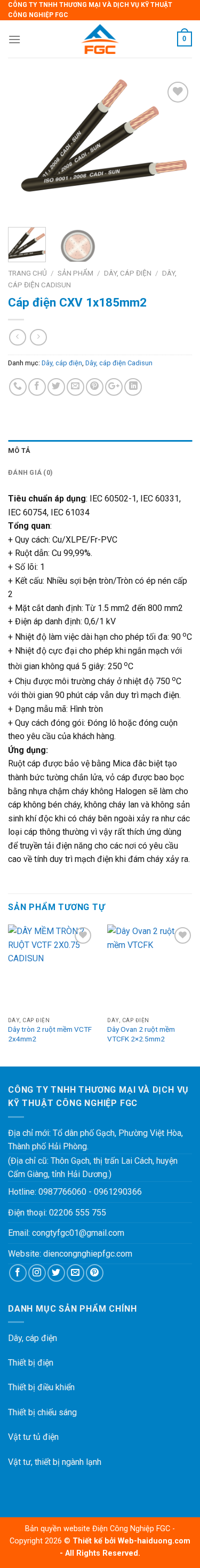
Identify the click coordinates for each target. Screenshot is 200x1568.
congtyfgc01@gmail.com (78, 1233)
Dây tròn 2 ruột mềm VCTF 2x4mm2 (50, 1034)
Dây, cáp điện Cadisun (119, 363)
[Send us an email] (75, 1273)
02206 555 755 (77, 1213)
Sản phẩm (75, 273)
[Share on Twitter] (56, 387)
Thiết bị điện (30, 1363)
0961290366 (118, 1192)
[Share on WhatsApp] (18, 387)
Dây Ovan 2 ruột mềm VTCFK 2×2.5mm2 (141, 1034)
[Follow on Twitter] (56, 1273)
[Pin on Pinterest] (94, 387)
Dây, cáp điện (127, 273)
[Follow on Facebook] (18, 1273)
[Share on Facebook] (37, 387)
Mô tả (19, 450)
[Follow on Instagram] (37, 1273)
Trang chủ (27, 273)
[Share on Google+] (114, 387)
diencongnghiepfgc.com (87, 1254)
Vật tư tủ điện (33, 1437)
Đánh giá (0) (30, 472)
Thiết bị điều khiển (41, 1387)
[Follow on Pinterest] (94, 1273)
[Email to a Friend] (75, 387)
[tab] (100, 450)
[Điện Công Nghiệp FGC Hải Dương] (100, 39)
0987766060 (62, 1192)
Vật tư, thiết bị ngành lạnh (54, 1462)
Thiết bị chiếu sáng (42, 1412)
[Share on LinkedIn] (133, 387)
